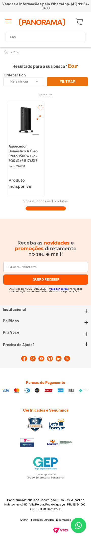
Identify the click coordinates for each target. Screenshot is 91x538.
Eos (16, 52)
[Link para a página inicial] (6, 52)
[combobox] (45, 37)
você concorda (58, 288)
